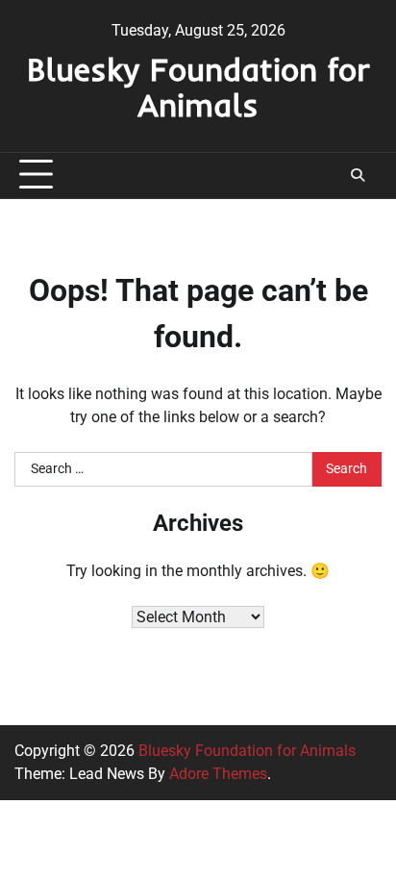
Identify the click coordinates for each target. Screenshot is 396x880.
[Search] (357, 175)
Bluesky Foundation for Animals (198, 86)
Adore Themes (218, 774)
